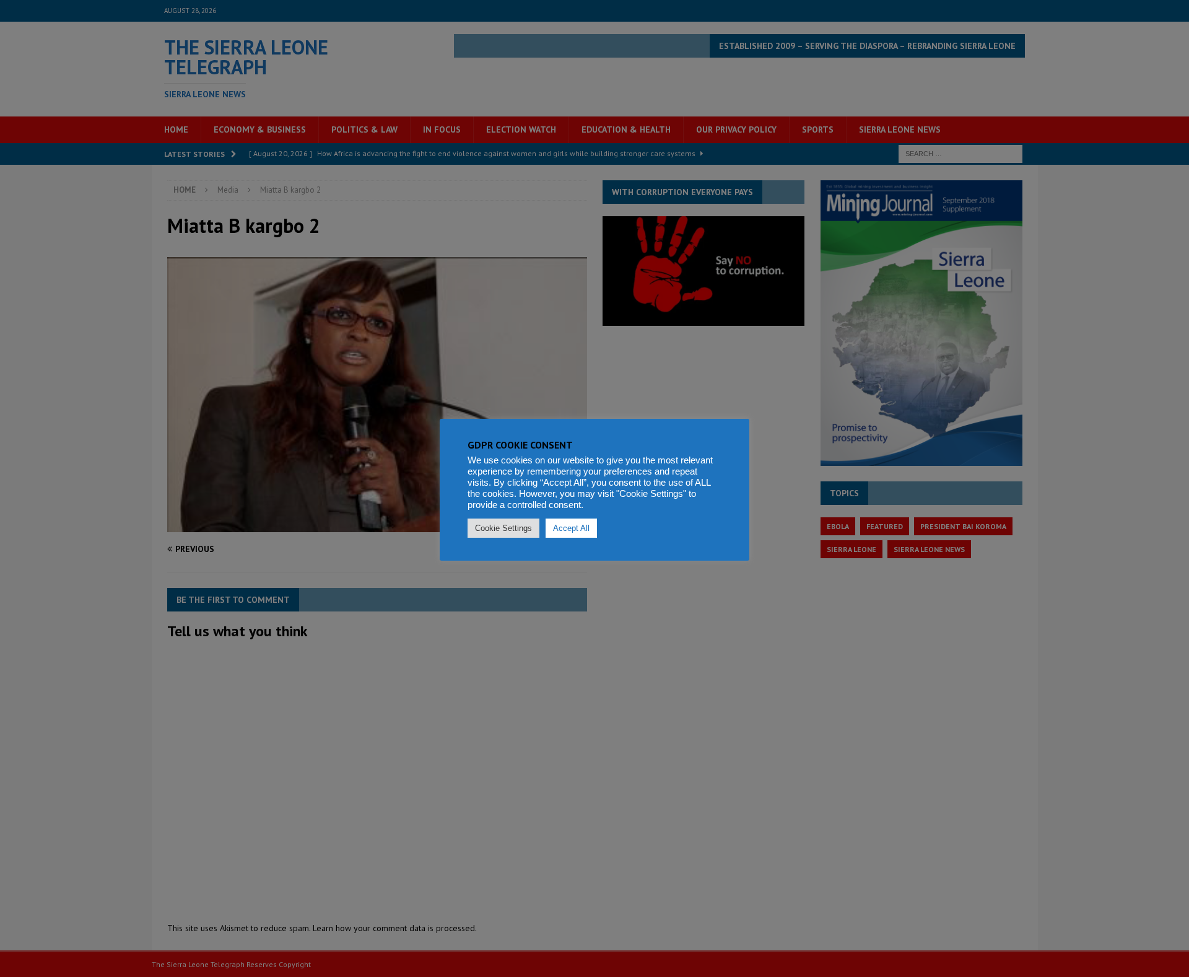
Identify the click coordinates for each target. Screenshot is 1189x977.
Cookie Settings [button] (503, 528)
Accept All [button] (571, 528)
